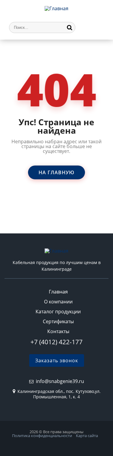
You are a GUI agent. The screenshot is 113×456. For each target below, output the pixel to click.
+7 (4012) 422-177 (56, 342)
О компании (58, 301)
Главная (58, 291)
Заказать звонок (56, 360)
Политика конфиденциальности (42, 435)
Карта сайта (87, 435)
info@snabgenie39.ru (60, 381)
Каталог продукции (58, 311)
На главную (56, 172)
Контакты (58, 331)
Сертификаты (58, 321)
